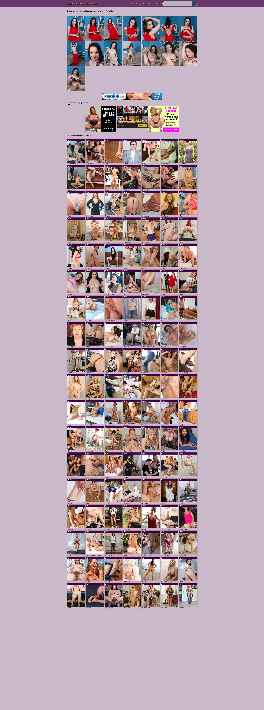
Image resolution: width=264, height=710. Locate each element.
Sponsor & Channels (151, 3)
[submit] (194, 3)
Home (134, 3)
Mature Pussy (83, 3)
